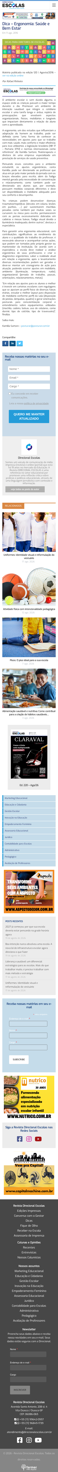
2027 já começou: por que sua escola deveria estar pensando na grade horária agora (27, 930)
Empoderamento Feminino (18, 824)
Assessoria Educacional (16, 830)
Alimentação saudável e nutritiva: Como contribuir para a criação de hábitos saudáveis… (29, 713)
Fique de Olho (29, 1226)
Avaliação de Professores (17, 863)
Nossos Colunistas (29, 1257)
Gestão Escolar (12, 811)
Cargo (13, 1042)
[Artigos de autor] (29, 447)
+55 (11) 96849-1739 (31, 1423)
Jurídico (8, 837)
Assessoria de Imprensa (29, 1235)
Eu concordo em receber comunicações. (24, 395)
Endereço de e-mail (19, 1018)
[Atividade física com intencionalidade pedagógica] (29, 586)
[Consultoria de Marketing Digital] (29, 1467)
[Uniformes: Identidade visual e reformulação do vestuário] (29, 532)
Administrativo (12, 850)
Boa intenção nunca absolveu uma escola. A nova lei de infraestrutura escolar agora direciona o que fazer (28, 948)
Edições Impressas (29, 1211)
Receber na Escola (29, 1231)
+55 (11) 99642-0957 (31, 1419)
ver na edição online (13, 75)
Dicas (29, 1221)
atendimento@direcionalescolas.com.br (29, 1432)
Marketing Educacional (16, 798)
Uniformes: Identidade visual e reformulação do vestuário (29, 556)
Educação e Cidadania (15, 804)
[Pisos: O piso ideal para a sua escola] (29, 637)
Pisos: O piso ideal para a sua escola (29, 660)
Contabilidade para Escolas (18, 843)
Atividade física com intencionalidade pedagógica (29, 609)
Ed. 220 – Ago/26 (29, 785)
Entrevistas (29, 1252)
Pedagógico (10, 856)
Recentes (29, 1247)
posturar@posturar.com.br (35, 325)
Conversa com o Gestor (29, 1216)
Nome (13, 1030)
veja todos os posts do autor (25, 489)
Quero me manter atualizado (29, 416)
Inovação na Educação (16, 817)
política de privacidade (36, 403)
